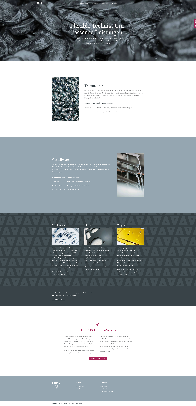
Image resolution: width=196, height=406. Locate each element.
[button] (143, 383)
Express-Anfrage (98, 358)
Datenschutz (67, 403)
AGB (60, 403)
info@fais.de (80, 389)
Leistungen (94, 3)
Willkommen (83, 3)
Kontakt (114, 3)
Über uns (105, 3)
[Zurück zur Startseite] (39, 3)
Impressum (54, 403)
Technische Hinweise (77, 403)
